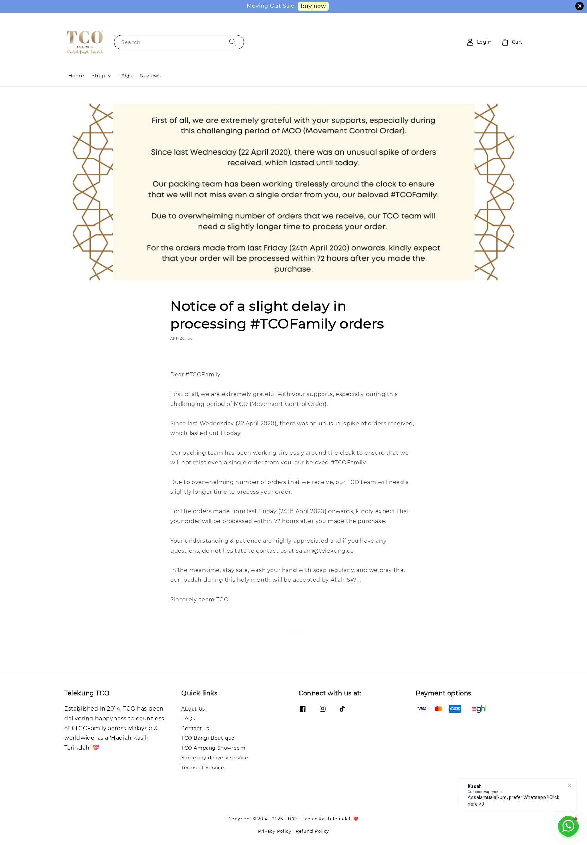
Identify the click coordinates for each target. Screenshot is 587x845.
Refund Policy (312, 831)
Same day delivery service (214, 758)
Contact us (195, 728)
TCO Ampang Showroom (213, 748)
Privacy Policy (274, 831)
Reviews (150, 76)
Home (76, 76)
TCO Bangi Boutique (207, 738)
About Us (193, 709)
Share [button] (187, 355)
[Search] (233, 42)
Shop (98, 76)
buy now (313, 6)
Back (297, 632)
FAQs (125, 76)
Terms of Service (202, 768)
